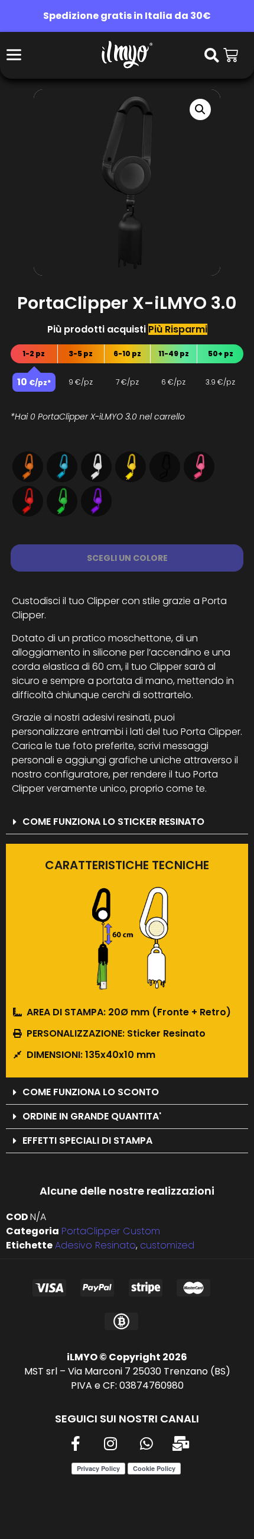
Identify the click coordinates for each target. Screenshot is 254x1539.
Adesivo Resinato (95, 1245)
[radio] (28, 467)
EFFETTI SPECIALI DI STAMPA (87, 1140)
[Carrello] (230, 55)
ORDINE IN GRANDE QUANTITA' (91, 1116)
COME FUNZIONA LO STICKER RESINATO (113, 821)
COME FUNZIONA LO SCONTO (90, 1092)
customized (167, 1245)
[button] (200, 109)
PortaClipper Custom (110, 1231)
